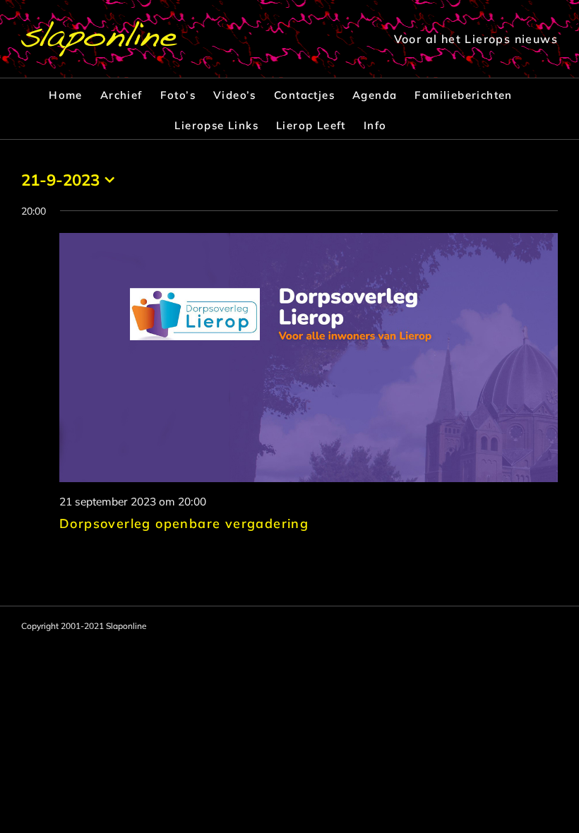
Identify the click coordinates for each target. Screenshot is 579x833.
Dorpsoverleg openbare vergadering (184, 523)
